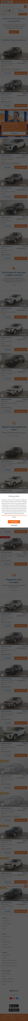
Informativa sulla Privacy (7, 515)
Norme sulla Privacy (20, 515)
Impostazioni (14, 525)
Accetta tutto (14, 521)
